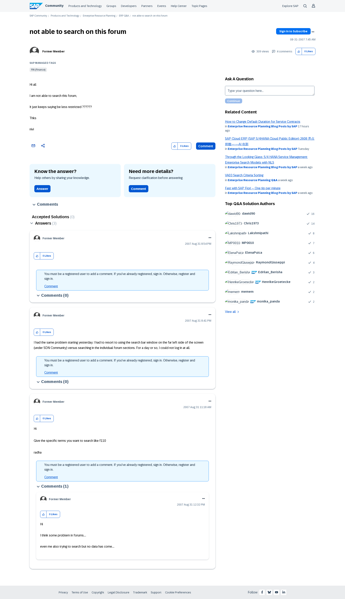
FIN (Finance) (38, 69)
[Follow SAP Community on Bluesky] (269, 592)
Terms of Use (79, 592)
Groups (111, 6)
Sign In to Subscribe (293, 31)
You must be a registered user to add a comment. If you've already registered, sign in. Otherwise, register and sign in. (119, 276)
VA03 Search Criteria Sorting (244, 175)
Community (54, 5)
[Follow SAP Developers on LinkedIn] (283, 592)
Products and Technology (85, 6)
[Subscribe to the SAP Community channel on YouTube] (276, 592)
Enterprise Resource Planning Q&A (253, 180)
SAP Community (38, 16)
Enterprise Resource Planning (99, 16)
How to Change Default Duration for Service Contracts (262, 121)
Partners (147, 6)
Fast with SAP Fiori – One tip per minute (253, 188)
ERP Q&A (124, 16)
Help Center (179, 6)
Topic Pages (199, 6)
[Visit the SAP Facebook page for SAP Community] (262, 592)
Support (156, 592)
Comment (205, 146)
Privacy (63, 592)
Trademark (140, 592)
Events (161, 6)
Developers (129, 6)
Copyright (98, 592)
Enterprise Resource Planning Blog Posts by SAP (262, 126)
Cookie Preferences (178, 592)
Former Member (53, 51)
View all (230, 311)
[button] (299, 51)
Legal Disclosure (118, 592)
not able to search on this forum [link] (150, 16)
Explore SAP (290, 6)
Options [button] (312, 31)
